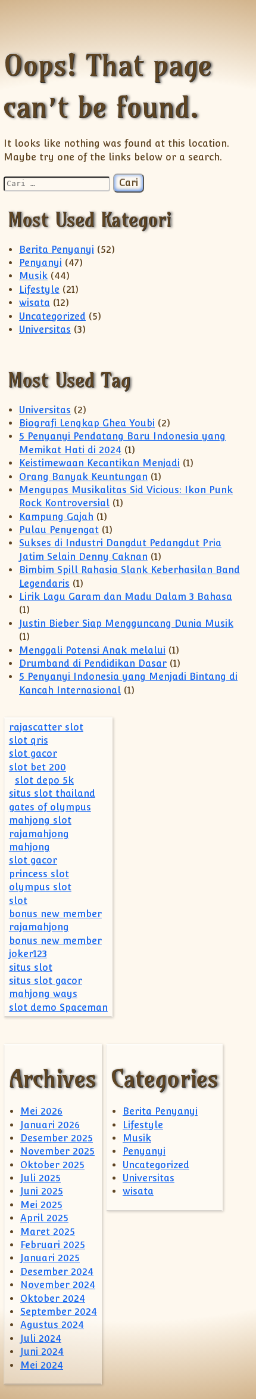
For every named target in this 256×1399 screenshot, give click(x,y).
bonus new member (55, 914)
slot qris (28, 740)
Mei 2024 (41, 1365)
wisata (34, 302)
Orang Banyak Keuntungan (83, 476)
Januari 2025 (50, 1258)
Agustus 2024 (52, 1324)
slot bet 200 (37, 767)
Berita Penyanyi (56, 249)
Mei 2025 (41, 1205)
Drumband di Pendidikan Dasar (93, 663)
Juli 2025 (40, 1178)
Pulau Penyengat (59, 530)
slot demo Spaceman (58, 1007)
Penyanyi (40, 262)
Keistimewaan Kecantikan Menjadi (99, 463)
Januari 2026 (50, 1125)
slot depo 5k (44, 780)
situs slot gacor (45, 980)
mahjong (29, 847)
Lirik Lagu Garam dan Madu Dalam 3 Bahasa (125, 596)
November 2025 (57, 1151)
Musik (33, 275)
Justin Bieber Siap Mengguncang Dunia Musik (126, 623)
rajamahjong (39, 834)
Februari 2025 (52, 1245)
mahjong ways (43, 993)
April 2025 (44, 1218)
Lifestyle (39, 289)
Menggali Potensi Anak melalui (92, 650)
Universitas (45, 329)
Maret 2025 (47, 1231)
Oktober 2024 (52, 1298)
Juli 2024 (40, 1338)
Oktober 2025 (52, 1165)
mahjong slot (40, 820)
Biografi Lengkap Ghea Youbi (87, 423)
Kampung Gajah (56, 516)
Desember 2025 (56, 1138)
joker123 (28, 954)
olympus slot (40, 887)
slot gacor (33, 753)
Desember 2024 (56, 1271)
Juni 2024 (42, 1351)
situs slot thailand (52, 793)
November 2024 (57, 1284)
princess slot (39, 874)
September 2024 (58, 1311)
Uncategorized (52, 316)
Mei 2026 (41, 1111)
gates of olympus (50, 807)
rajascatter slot (46, 727)
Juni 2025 (41, 1191)
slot (18, 900)
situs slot (30, 967)
